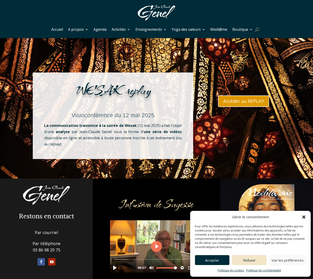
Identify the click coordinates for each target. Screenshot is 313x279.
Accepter (212, 260)
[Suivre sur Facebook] (41, 261)
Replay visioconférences (113, 101)
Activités (119, 29)
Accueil (57, 29)
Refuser (249, 260)
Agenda (100, 29)
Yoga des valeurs (186, 29)
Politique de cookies (231, 270)
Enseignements (148, 29)
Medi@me (218, 29)
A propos (76, 29)
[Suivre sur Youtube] (51, 261)
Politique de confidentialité (263, 270)
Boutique (240, 29)
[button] (304, 217)
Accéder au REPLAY (243, 101)
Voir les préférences (288, 260)
